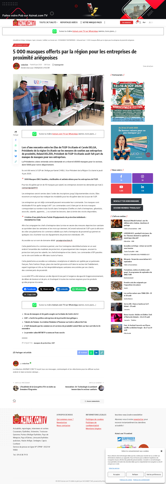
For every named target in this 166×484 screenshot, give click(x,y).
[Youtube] (121, 189)
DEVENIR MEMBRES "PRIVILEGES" (126, 208)
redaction (24, 65)
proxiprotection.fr (64, 240)
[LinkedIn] (142, 189)
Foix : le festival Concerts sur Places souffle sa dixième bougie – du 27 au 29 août (138, 327)
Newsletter (62, 422)
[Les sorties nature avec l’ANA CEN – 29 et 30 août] (116, 296)
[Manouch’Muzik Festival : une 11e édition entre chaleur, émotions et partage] (116, 223)
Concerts (127, 309)
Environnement (128, 278)
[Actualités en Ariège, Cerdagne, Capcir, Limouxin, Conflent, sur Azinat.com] (24, 22)
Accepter (116, 474)
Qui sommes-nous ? (65, 419)
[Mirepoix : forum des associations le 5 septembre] (116, 262)
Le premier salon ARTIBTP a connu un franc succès (44, 332)
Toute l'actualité (129, 251)
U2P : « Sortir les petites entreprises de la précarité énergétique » (51, 318)
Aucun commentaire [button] (93, 401)
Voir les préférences (154, 474)
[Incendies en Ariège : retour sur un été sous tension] (116, 249)
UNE (139, 228)
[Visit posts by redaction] (16, 66)
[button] (161, 451)
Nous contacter (63, 425)
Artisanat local (21, 45)
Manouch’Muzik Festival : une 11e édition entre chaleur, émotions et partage (136, 223)
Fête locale (127, 333)
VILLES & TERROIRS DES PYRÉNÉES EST (137, 254)
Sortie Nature (128, 299)
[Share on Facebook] (15, 140)
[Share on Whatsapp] (15, 145)
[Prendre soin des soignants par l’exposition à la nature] (116, 285)
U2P (53, 343)
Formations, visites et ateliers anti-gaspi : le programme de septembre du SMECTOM (138, 272)
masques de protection (42, 343)
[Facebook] (121, 178)
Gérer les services (114, 468)
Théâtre (133, 320)
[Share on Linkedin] (15, 150)
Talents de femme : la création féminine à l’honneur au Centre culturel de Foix (55, 322)
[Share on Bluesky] (15, 156)
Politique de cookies (126, 480)
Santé (126, 288)
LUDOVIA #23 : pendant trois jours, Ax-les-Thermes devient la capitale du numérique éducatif (138, 235)
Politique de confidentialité (141, 480)
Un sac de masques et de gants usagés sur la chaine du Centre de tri (51, 314)
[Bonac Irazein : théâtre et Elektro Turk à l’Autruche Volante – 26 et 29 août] (116, 317)
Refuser (135, 474)
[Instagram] (142, 178)
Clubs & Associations (130, 228)
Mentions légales (93, 428)
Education (127, 241)
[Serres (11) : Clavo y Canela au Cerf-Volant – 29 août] (116, 307)
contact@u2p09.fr (30, 188)
